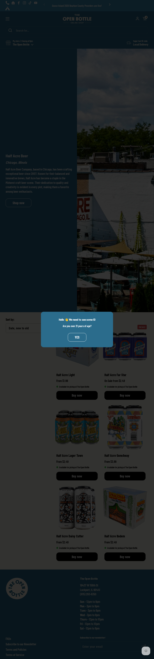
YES (77, 337)
